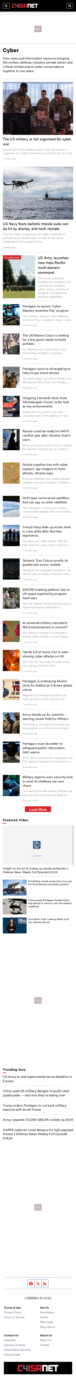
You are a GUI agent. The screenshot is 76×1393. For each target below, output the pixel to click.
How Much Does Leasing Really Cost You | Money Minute (48, 920)
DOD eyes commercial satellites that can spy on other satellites (45, 499)
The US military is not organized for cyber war (37, 141)
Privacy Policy (12, 1312)
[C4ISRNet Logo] (25, 6)
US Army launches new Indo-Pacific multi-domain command (53, 265)
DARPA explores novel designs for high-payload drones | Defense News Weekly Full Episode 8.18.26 (38, 1134)
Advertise (9, 1340)
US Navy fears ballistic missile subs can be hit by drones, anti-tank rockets (36, 226)
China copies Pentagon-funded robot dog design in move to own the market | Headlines (50, 903)
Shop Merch (47, 1327)
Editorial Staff (12, 1354)
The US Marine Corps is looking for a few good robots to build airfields (45, 339)
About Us (46, 1340)
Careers (45, 1345)
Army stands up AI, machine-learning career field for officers (45, 716)
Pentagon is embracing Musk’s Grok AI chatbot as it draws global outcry (47, 685)
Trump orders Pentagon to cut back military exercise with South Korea (34, 1107)
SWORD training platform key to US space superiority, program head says (46, 593)
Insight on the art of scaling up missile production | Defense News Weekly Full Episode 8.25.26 (35, 870)
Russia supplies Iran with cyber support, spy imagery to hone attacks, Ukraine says (45, 468)
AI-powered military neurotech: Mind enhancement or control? (45, 624)
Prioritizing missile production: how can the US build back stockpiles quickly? (50, 882)
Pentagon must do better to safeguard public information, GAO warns (43, 747)
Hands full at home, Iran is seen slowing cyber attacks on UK (45, 653)
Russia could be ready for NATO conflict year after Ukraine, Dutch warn (46, 435)
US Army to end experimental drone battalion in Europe (37, 1078)
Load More (38, 809)
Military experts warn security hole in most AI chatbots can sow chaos (47, 781)
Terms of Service (14, 1317)
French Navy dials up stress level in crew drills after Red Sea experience (46, 531)
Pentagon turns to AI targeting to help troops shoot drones (46, 370)
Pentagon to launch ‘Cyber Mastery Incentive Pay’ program (45, 308)
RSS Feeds (46, 1322)
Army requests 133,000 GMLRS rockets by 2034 (38, 1119)
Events (44, 1317)
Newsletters (47, 1312)
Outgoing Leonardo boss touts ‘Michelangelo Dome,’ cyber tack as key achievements (45, 402)
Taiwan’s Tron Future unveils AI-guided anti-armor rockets (45, 562)
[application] (38, 845)
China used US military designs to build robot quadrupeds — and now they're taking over (36, 1092)
